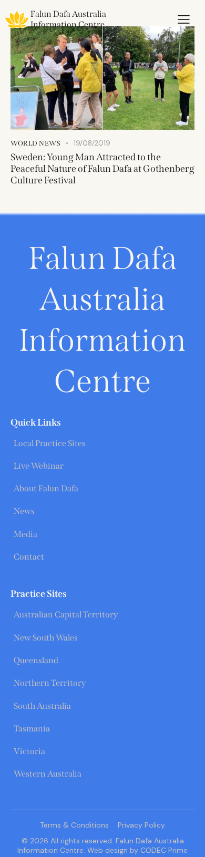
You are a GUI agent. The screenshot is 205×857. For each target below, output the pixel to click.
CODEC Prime (163, 850)
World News (35, 143)
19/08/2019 (92, 143)
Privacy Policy (141, 825)
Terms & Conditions (74, 825)
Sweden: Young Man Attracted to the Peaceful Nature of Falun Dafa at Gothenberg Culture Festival (102, 168)
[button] (184, 19)
